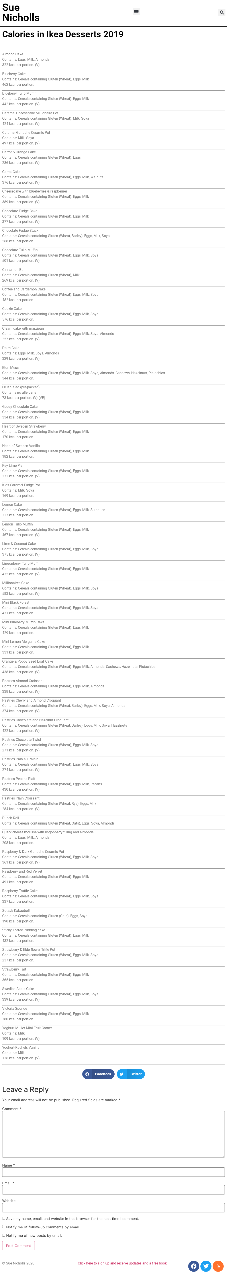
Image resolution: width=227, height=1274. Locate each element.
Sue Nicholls (21, 12)
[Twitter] (205, 1266)
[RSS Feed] (218, 1266)
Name (8, 1165)
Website (9, 1200)
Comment (12, 1109)
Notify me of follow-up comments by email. (43, 1227)
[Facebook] (193, 1266)
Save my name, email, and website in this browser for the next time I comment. (72, 1218)
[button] (136, 11)
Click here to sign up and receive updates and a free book (122, 1263)
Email (8, 1183)
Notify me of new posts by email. (34, 1235)
